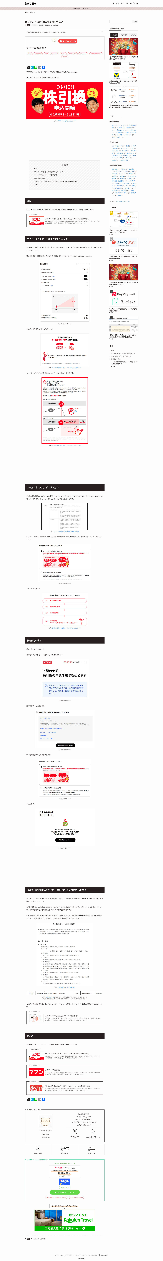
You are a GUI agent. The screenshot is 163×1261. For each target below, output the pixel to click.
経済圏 (115, 176)
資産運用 (41, 25)
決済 (129, 146)
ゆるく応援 (68, 1255)
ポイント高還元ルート (120, 130)
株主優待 (121, 135)
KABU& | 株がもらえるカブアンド (66, 121)
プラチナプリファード (128, 148)
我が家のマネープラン (122, 193)
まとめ (36, 184)
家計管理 (121, 186)
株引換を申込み (39, 178)
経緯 (35, 169)
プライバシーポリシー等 (80, 1255)
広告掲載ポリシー (93, 1255)
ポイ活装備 (119, 132)
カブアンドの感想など (52, 1070)
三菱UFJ (131, 178)
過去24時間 (39, 53)
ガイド (57, 1255)
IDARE (128, 158)
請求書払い (121, 153)
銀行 (127, 171)
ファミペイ (116, 151)
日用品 (65, 56)
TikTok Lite (130, 135)
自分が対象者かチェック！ (64, 1192)
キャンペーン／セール (120, 125)
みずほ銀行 (125, 190)
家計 (28, 25)
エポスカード (132, 153)
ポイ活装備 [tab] (123, 35)
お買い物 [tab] (133, 35)
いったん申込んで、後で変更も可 (45, 175)
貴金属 (120, 195)
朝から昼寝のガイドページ (123, 201)
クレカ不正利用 (125, 160)
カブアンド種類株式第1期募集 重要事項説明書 (66, 531)
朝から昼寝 (30, 3)
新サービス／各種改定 (127, 127)
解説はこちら (65, 1187)
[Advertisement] (64, 141)
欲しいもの (55, 53)
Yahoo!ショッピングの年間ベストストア (56, 1197)
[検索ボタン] (127, 3)
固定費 (123, 178)
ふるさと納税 (73, 53)
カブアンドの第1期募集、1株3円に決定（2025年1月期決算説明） (67, 219)
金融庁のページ (50, 997)
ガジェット (83, 53)
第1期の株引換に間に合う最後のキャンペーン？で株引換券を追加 (67, 1086)
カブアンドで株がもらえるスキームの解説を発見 (61, 1016)
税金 (117, 183)
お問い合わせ (104, 1255)
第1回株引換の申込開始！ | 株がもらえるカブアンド (66, 368)
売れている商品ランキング (76, 1197)
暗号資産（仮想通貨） (119, 181)
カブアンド (35, 25)
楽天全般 (120, 171)
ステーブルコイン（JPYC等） (121, 155)
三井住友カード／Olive (120, 169)
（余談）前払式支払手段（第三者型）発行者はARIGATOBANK (55, 181)
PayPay (123, 176)
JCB (121, 158)
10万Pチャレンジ (117, 137)
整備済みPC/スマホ (96, 53)
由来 (62, 1255)
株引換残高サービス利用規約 (67, 987)
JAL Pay (125, 151)
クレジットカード (118, 146)
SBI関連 (132, 174)
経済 (128, 186)
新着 (47, 53)
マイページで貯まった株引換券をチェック (48, 172)
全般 (30, 53)
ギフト (64, 53)
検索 (136, 22)
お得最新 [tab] (114, 35)
